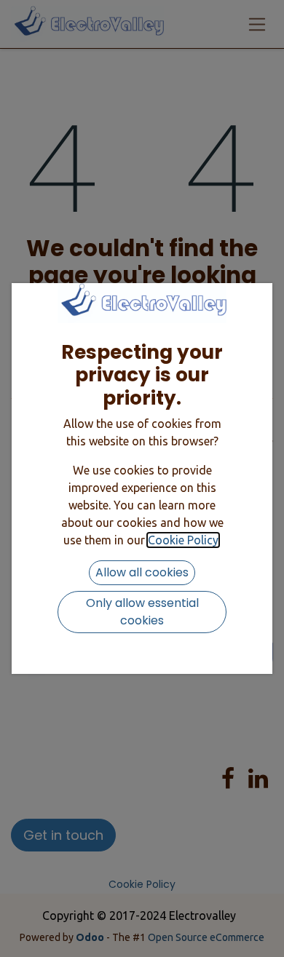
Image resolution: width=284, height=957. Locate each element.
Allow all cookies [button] (142, 572)
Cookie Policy (183, 540)
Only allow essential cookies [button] (142, 612)
